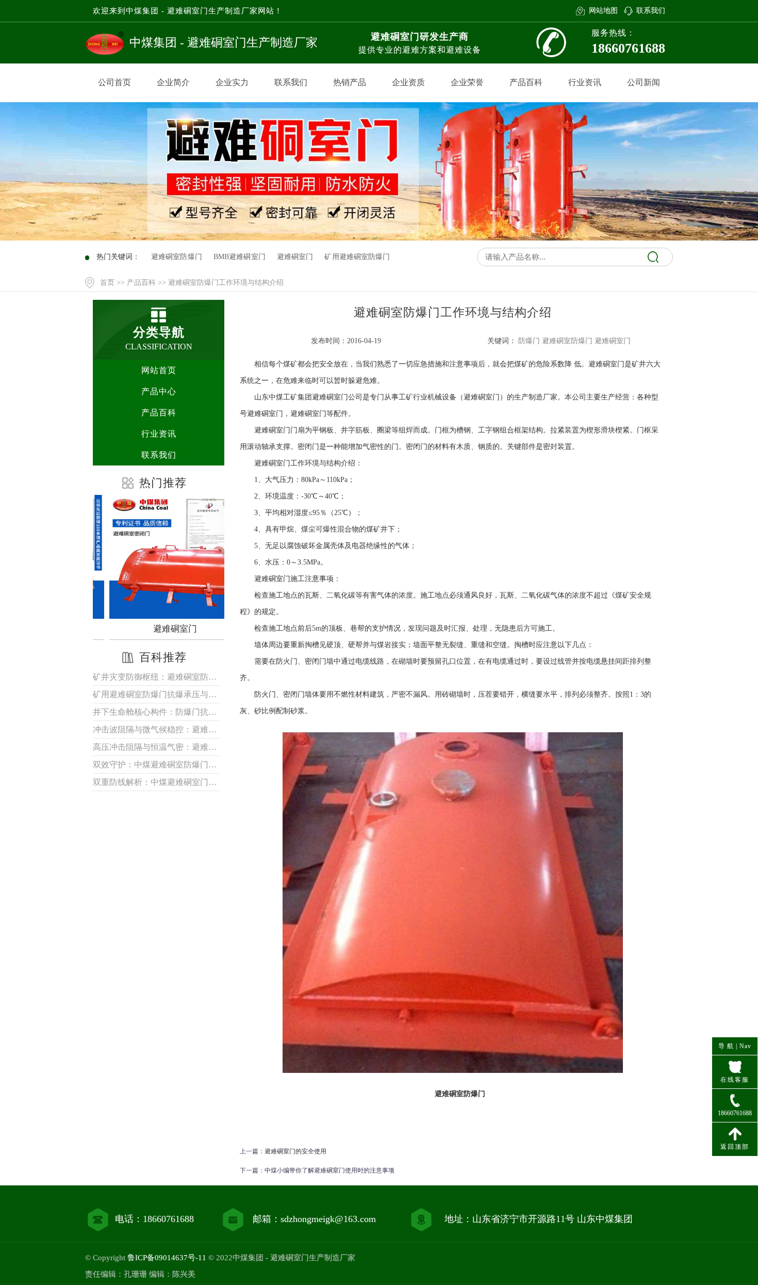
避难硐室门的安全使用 (295, 1151)
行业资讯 (584, 82)
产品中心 (158, 391)
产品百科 (525, 82)
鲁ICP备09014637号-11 (166, 1258)
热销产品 (349, 82)
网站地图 (603, 10)
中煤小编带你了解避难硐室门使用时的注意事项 (329, 1170)
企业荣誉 (467, 82)
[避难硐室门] (161, 557)
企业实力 (232, 82)
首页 (107, 282)
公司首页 (114, 82)
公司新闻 (643, 82)
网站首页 (158, 370)
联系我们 (650, 10)
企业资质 (408, 82)
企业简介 (173, 82)
